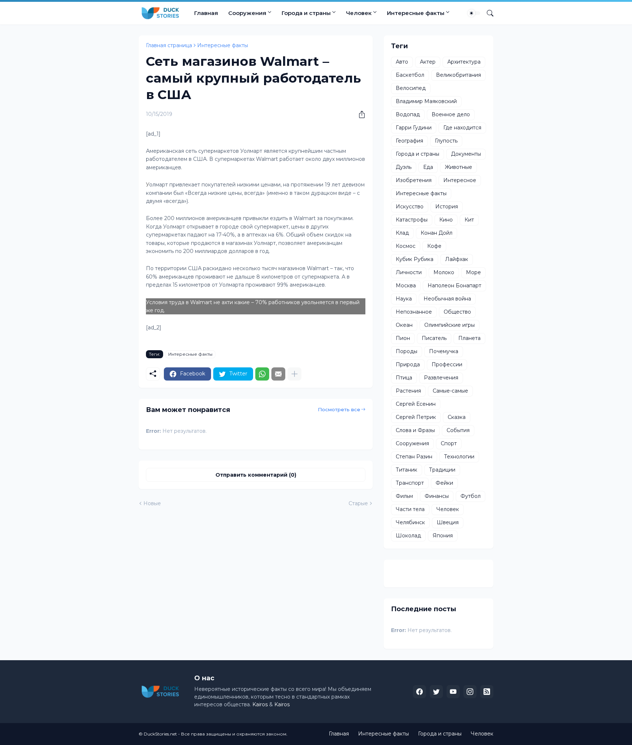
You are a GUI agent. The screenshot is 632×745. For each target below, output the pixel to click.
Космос (405, 246)
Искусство (410, 206)
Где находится (462, 127)
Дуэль (403, 167)
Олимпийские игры (449, 325)
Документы (466, 154)
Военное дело (451, 114)
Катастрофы (412, 219)
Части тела (410, 509)
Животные (458, 167)
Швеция (448, 522)
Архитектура (464, 61)
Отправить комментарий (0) (255, 475)
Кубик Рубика (414, 259)
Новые (152, 503)
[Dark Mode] (474, 13)
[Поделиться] (359, 114)
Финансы (437, 496)
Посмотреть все (339, 409)
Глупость (446, 140)
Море (473, 272)
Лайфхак (456, 259)
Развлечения (441, 377)
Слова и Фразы (415, 430)
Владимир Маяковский (426, 101)
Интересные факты (415, 13)
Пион (403, 338)
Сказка (457, 417)
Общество (457, 312)
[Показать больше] (294, 374)
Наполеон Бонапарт (454, 285)
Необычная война (447, 298)
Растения (408, 390)
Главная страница (169, 45)
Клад (402, 233)
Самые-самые (450, 390)
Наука (404, 298)
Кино (446, 219)
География (409, 140)
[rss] (486, 691)
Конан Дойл (436, 233)
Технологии (459, 456)
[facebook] (419, 691)
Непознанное (414, 312)
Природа (408, 364)
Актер (428, 61)
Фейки (444, 483)
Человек (359, 13)
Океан (404, 325)
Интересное (459, 180)
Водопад (408, 114)
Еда (428, 167)
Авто (402, 61)
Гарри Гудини (414, 127)
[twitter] (436, 691)
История (446, 206)
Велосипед (411, 88)
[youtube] (453, 691)
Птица (404, 377)
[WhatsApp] (262, 374)
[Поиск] (487, 13)
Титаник (406, 469)
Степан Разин (414, 456)
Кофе (434, 246)
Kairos (260, 704)
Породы (406, 351)
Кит (469, 219)
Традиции (442, 469)
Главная (206, 13)
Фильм (404, 496)
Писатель (434, 338)
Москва (406, 285)
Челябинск (410, 522)
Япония (443, 535)
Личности (409, 272)
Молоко (443, 272)
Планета (469, 338)
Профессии (447, 364)
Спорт (449, 443)
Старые (358, 503)
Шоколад (408, 535)
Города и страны (306, 13)
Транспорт (410, 483)
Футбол (470, 496)
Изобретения (414, 180)
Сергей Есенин (416, 404)
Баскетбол (410, 75)
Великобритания (458, 75)
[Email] (278, 374)
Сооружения (247, 13)
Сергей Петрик (416, 417)
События (458, 430)
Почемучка (443, 351)
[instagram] (470, 691)
